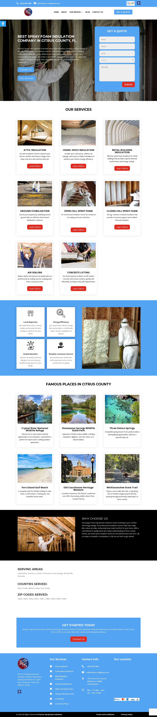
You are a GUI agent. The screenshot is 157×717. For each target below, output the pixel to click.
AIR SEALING (35, 272)
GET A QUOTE (123, 12)
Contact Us (97, 12)
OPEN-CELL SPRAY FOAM (78, 210)
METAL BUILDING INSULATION (122, 151)
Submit (128, 84)
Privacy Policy (126, 714)
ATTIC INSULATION (35, 150)
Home (56, 12)
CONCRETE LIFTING (78, 272)
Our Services (75, 12)
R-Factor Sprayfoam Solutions (49, 714)
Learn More (35, 166)
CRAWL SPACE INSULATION (78, 150)
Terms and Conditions (105, 714)
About (64, 12)
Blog (88, 12)
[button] (3, 24)
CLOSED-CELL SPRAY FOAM (122, 210)
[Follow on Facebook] (139, 3)
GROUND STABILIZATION (35, 210)
